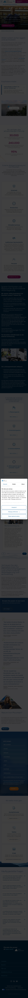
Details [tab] (14, 484)
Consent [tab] (5, 484)
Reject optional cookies (14, 516)
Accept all (14, 507)
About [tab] (22, 484)
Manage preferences (13, 511)
